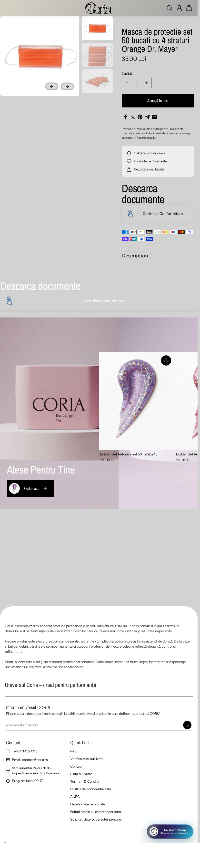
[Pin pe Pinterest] (140, 117)
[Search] (169, 8)
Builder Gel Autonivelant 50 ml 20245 (128, 454)
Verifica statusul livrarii (87, 759)
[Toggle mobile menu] (43, 8)
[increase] (146, 83)
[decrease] (127, 83)
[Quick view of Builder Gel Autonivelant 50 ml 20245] (166, 360)
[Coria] (98, 8)
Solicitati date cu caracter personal (96, 819)
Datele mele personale (87, 804)
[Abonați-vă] (187, 725)
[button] (189, 8)
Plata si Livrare (81, 774)
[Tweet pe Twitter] (132, 117)
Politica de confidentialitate (90, 789)
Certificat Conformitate (163, 213)
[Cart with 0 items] (189, 8)
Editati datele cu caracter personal (95, 812)
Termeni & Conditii (84, 781)
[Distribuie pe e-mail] (154, 117)
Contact (76, 766)
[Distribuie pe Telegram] (147, 117)
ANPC (75, 796)
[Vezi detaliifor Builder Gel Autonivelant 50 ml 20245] (137, 401)
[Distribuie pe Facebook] (125, 117)
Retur (74, 751)
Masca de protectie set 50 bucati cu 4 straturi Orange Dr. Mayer (157, 40)
